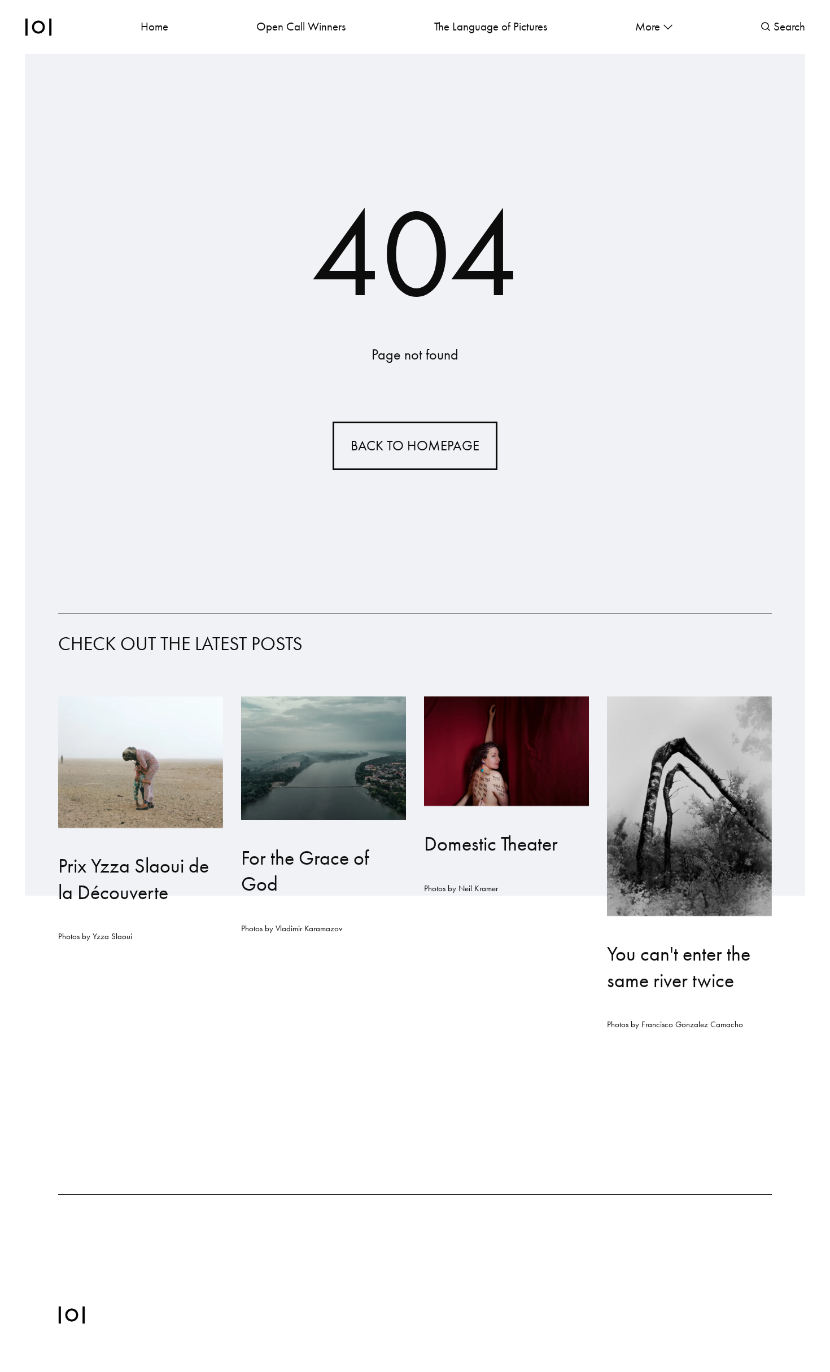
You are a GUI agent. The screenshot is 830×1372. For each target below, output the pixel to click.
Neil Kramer (478, 888)
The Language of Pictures (490, 26)
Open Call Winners (301, 26)
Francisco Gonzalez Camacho (692, 1024)
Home (154, 26)
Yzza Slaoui (112, 936)
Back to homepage (415, 445)
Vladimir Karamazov (309, 928)
